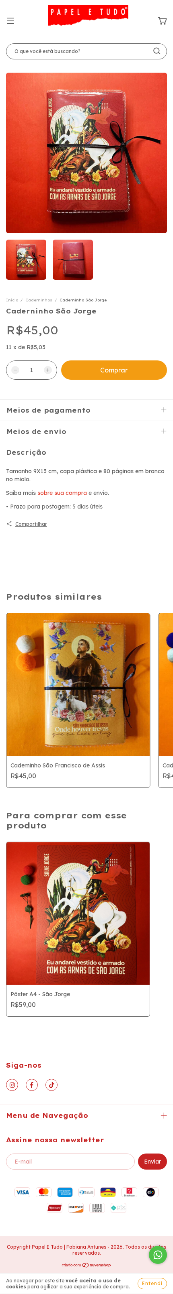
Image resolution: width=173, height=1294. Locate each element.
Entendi (152, 1283)
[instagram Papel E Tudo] (12, 1085)
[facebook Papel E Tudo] (32, 1085)
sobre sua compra (62, 492)
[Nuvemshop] (87, 1266)
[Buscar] (157, 51)
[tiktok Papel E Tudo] (51, 1085)
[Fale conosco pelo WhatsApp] (158, 1255)
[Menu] (10, 21)
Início (12, 300)
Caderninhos (38, 300)
